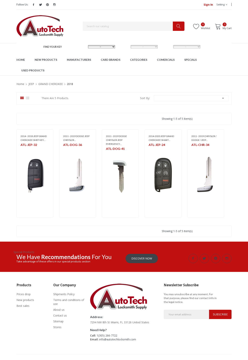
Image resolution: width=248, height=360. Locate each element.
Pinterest (47, 4)
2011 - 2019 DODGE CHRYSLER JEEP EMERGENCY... (116, 140)
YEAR (166, 46)
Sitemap (58, 321)
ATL (108, 153)
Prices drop (23, 294)
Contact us (60, 315)
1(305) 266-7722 (107, 335)
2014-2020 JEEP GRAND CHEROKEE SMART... (161, 138)
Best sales (22, 306)
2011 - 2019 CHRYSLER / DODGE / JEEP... (203, 138)
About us (59, 309)
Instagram (54, 4)
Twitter (40, 4)
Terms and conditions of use (68, 302)
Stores (57, 327)
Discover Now (141, 258)
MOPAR (25, 149)
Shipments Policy (64, 294)
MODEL (124, 46)
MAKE (81, 46)
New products (25, 300)
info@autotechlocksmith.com (117, 339)
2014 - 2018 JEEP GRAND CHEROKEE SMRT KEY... (34, 138)
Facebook (33, 4)
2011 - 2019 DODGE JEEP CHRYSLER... (76, 138)
